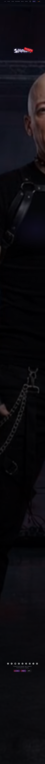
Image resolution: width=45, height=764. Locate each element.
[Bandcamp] (11, 663)
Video (12, 1)
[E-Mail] (8, 663)
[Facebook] (19, 663)
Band (22, 1)
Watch (23, 670)
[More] (30, 1)
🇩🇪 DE (39, 1)
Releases (17, 1)
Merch (26, 1)
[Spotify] (37, 663)
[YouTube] (15, 663)
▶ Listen (17, 670)
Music (8, 1)
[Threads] (29, 663)
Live (5, 1)
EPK (34, 1)
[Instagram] (22, 663)
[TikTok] (26, 663)
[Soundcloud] (33, 663)
